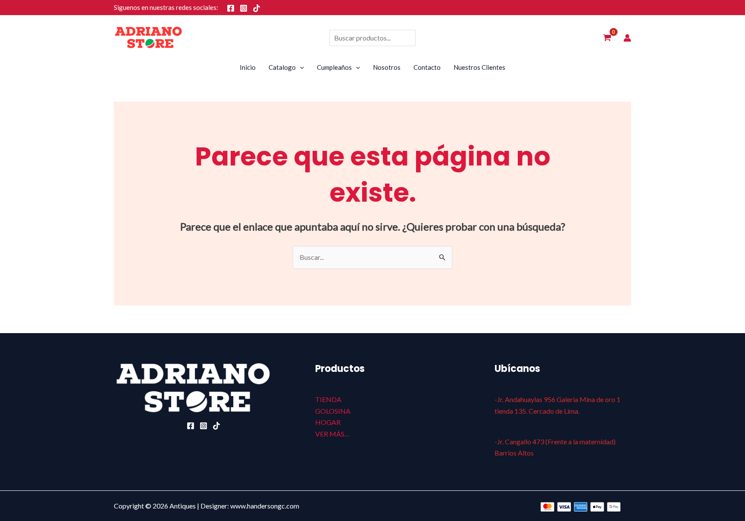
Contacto (427, 67)
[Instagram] (243, 8)
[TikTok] (256, 8)
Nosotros (387, 67)
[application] (300, 67)
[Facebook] (231, 8)
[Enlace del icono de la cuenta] (627, 38)
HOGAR (328, 422)
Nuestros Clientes (479, 67)
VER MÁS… (332, 434)
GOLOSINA (333, 411)
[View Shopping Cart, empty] (607, 38)
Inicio (248, 67)
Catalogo (282, 67)
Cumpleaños (334, 67)
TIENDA (328, 399)
